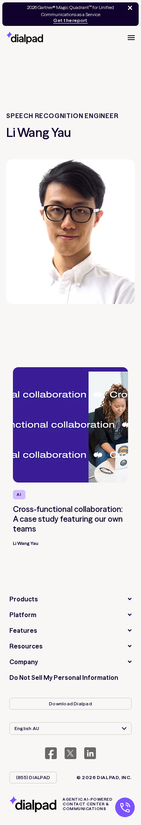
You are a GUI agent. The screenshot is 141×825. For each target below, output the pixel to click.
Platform (22, 615)
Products (23, 599)
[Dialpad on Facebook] (51, 753)
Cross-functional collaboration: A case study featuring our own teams (68, 519)
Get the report (70, 20)
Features (23, 630)
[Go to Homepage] (24, 37)
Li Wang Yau (25, 543)
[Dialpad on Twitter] (70, 753)
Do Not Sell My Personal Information (63, 677)
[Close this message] (128, 7)
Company (23, 662)
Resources (26, 646)
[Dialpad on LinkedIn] (90, 753)
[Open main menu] (131, 37)
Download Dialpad (70, 704)
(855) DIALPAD (33, 777)
